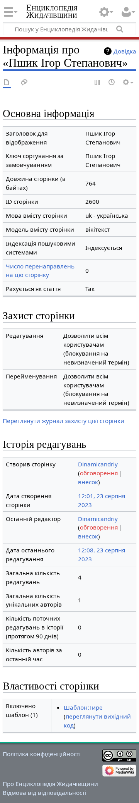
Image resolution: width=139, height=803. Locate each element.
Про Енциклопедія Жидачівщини (50, 784)
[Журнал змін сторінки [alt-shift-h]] (112, 82)
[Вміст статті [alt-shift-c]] (7, 82)
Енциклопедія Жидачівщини (52, 11)
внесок (88, 482)
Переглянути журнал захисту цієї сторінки (63, 421)
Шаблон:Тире (83, 707)
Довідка (125, 51)
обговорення (99, 473)
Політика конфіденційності (42, 754)
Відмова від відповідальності (44, 792)
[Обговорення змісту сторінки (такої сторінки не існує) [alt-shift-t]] (24, 82)
